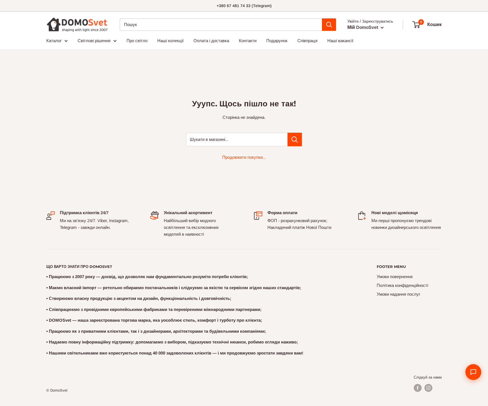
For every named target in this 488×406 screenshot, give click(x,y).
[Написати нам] (473, 372)
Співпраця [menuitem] (307, 40)
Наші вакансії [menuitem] (340, 40)
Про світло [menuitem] (137, 40)
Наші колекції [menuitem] (170, 40)
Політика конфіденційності (402, 285)
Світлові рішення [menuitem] (94, 40)
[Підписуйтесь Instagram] (428, 388)
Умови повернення (395, 276)
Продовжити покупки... (244, 157)
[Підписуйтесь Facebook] (418, 388)
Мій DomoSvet (363, 27)
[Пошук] (329, 24)
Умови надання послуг (398, 294)
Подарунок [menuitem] (276, 40)
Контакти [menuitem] (247, 40)
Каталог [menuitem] (54, 40)
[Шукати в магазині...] (294, 139)
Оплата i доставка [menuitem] (211, 40)
